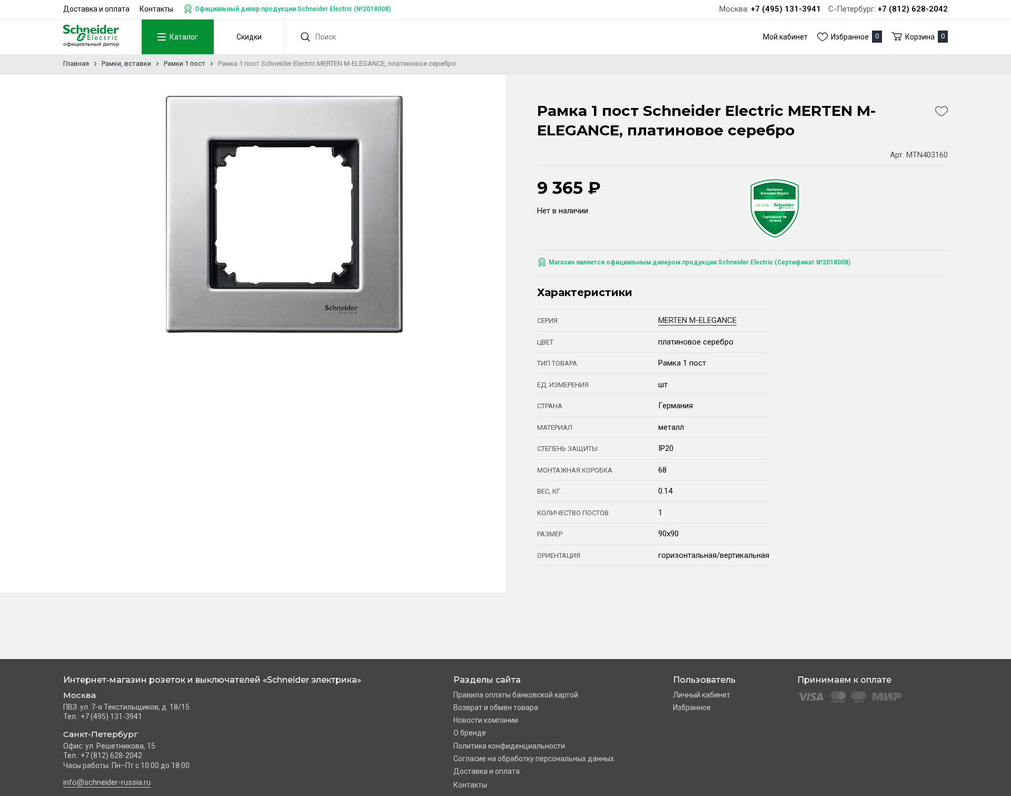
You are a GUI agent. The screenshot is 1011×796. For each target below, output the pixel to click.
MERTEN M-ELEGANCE (697, 320)
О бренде (469, 733)
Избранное (692, 707)
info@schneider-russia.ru (107, 782)
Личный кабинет (701, 695)
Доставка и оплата (96, 9)
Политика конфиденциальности (509, 746)
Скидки (249, 37)
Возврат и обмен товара (495, 707)
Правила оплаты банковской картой (515, 695)
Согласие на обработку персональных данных (533, 758)
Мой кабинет (785, 37)
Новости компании (485, 720)
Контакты (156, 9)
